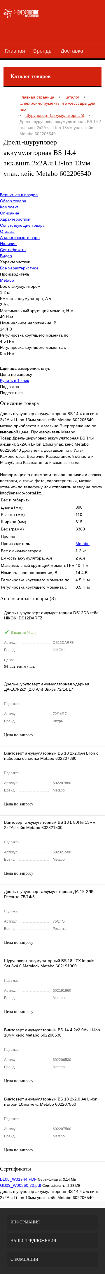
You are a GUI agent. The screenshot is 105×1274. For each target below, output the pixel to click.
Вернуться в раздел (19, 194)
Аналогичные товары (20, 237)
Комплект (9, 207)
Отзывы (7, 231)
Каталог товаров (30, 76)
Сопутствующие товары (23, 225)
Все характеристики (19, 268)
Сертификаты (13, 249)
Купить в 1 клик (14, 380)
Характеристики (15, 219)
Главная (15, 51)
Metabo (7, 280)
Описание (9, 213)
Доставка (72, 51)
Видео (6, 255)
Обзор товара (13, 201)
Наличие (8, 243)
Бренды (42, 51)
